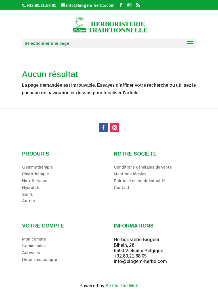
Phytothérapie (35, 174)
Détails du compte (39, 259)
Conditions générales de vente (143, 167)
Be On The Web (121, 285)
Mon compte (34, 239)
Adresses (31, 252)
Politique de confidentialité (139, 180)
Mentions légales (130, 174)
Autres (28, 201)
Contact (121, 187)
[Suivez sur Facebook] (103, 127)
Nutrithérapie (34, 180)
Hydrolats (31, 187)
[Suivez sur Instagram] (114, 127)
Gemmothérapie (37, 167)
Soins (27, 194)
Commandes (34, 246)
